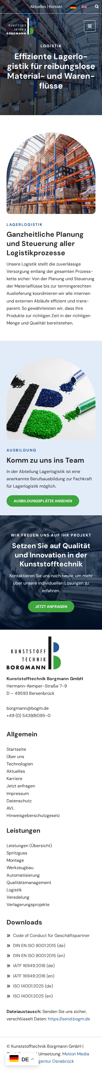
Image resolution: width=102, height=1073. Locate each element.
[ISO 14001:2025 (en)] (30, 996)
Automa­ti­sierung (23, 875)
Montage (15, 860)
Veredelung (18, 897)
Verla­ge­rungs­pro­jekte (28, 904)
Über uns (15, 756)
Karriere (14, 778)
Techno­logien (20, 764)
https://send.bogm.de (69, 1019)
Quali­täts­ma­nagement (29, 882)
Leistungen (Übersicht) (29, 845)
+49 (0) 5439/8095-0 (29, 715)
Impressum (18, 793)
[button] (73, 7)
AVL (10, 808)
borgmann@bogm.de (28, 708)
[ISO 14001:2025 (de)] (30, 986)
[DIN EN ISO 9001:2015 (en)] (36, 955)
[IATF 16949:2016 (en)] (30, 976)
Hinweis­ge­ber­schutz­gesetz (33, 815)
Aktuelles (38, 6)
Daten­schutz (19, 801)
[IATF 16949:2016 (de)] (31, 965)
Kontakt (55, 6)
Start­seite (16, 749)
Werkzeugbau (20, 867)
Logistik (14, 890)
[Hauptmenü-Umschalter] (89, 26)
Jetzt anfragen (21, 786)
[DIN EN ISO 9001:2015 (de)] (36, 945)
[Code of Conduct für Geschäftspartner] (48, 935)
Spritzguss (17, 853)
